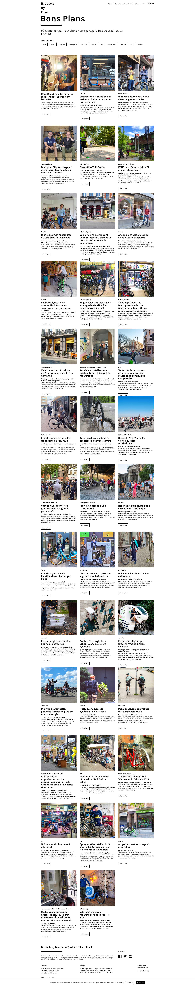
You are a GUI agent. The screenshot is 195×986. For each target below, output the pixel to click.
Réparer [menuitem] (94, 44)
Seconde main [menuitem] (111, 44)
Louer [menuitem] (44, 44)
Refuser (130, 982)
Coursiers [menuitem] (123, 44)
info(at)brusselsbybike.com (50, 973)
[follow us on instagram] (153, 3)
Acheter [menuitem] (53, 44)
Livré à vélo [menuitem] (140, 44)
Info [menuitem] (102, 44)
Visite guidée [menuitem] (73, 44)
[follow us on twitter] (150, 3)
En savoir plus (119, 982)
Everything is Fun (107, 972)
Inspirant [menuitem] (62, 44)
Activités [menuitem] (84, 44)
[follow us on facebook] (148, 3)
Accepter (140, 982)
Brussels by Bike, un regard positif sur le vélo (67, 947)
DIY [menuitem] (131, 44)
